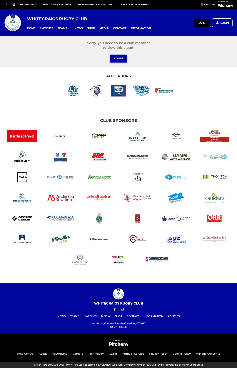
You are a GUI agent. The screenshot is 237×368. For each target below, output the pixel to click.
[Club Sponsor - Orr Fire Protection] (215, 219)
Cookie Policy (182, 353)
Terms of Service (133, 353)
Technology (96, 353)
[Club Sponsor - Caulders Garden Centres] (215, 198)
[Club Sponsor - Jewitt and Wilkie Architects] (215, 157)
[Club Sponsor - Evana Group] (99, 178)
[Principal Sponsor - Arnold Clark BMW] (22, 157)
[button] (31, 28)
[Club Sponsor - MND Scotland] (176, 240)
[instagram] (14, 4)
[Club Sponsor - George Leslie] (22, 219)
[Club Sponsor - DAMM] (176, 157)
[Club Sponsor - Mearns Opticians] (61, 178)
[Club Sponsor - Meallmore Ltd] (138, 198)
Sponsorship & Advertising (96, 4)
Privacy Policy (158, 353)
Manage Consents (208, 353)
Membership (28, 4)
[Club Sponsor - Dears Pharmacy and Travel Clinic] (176, 178)
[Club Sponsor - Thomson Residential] (215, 178)
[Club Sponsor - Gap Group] (99, 157)
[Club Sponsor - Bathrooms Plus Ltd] (176, 219)
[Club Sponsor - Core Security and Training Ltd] (138, 240)
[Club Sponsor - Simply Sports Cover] (99, 240)
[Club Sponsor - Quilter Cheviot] (80, 260)
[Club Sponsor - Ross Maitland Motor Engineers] (61, 219)
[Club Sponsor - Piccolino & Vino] (61, 240)
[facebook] (6, 4)
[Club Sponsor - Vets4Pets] (118, 260)
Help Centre (25, 353)
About (43, 353)
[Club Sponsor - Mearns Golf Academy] (138, 178)
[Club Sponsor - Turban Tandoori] (99, 198)
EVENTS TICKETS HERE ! (134, 4)
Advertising (60, 353)
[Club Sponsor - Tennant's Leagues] (61, 157)
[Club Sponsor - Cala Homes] (22, 178)
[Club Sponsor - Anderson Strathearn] (61, 198)
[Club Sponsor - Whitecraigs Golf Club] (99, 219)
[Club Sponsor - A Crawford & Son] (215, 240)
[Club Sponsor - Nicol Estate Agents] (22, 240)
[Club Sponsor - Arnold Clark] (138, 157)
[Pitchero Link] (225, 6)
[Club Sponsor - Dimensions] (22, 198)
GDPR (113, 353)
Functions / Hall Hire (57, 4)
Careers (78, 353)
